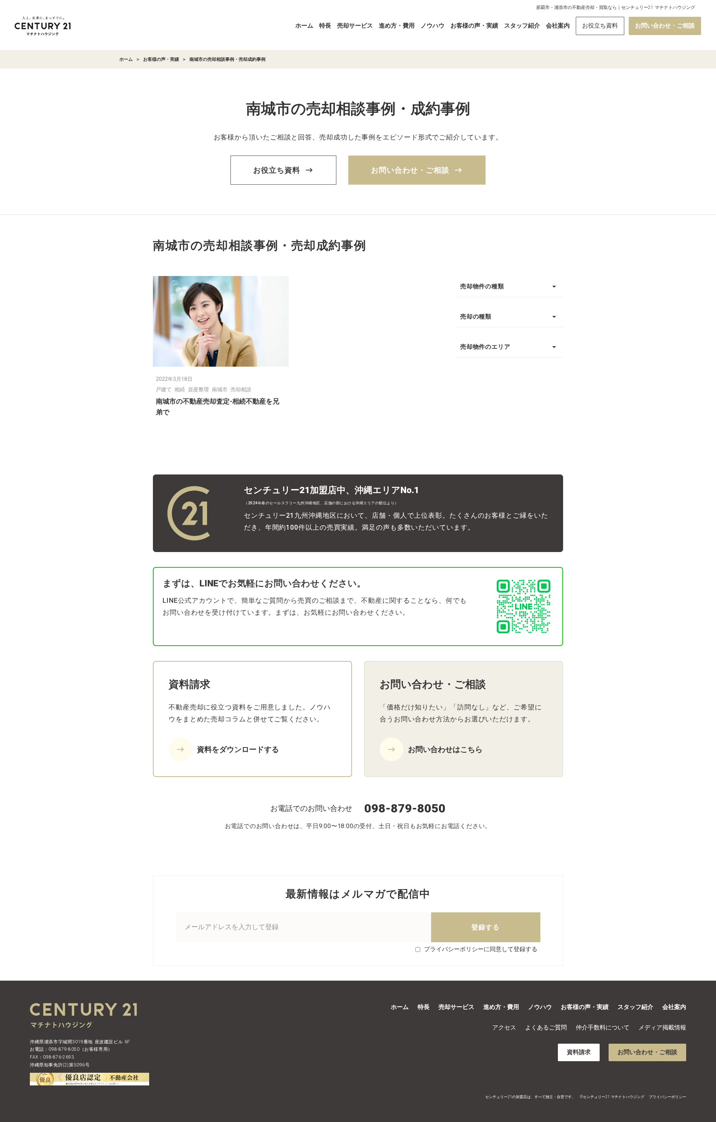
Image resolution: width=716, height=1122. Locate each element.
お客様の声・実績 (474, 25)
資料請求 (579, 1052)
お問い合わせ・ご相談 (665, 25)
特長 (325, 25)
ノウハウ (433, 25)
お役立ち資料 (600, 25)
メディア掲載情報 (662, 1027)
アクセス (504, 1027)
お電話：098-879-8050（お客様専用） (71, 1049)
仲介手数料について (602, 1027)
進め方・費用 (397, 25)
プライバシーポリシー (667, 1097)
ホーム (304, 25)
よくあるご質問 (546, 1027)
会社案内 (558, 25)
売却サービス (355, 25)
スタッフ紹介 (522, 25)
